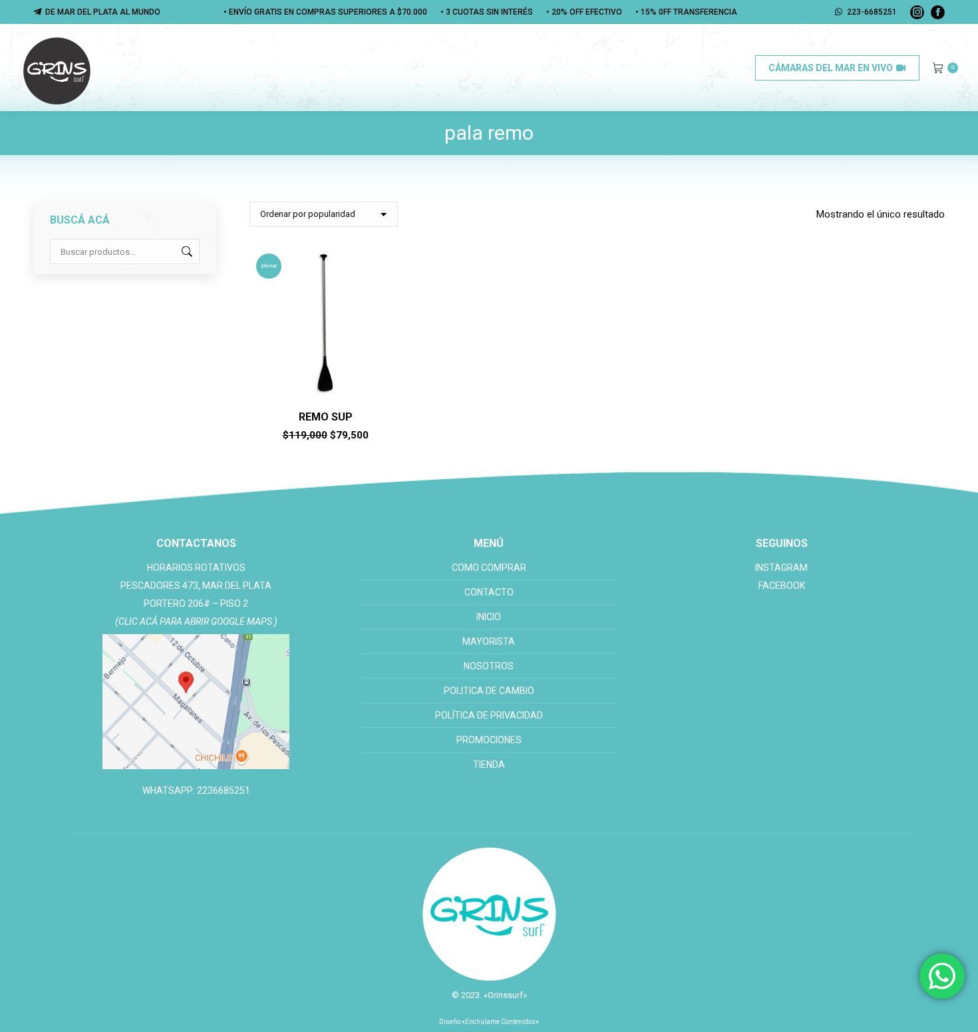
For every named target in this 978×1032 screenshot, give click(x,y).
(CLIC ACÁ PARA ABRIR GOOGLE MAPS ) (196, 621)
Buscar (185, 251)
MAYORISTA (488, 641)
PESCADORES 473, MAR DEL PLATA (195, 585)
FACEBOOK (781, 585)
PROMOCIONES (489, 740)
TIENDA (489, 764)
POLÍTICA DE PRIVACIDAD (489, 715)
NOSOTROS (489, 666)
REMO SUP (326, 417)
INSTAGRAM (781, 567)
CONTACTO (489, 592)
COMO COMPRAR (489, 567)
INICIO (488, 616)
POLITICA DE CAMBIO (489, 690)
